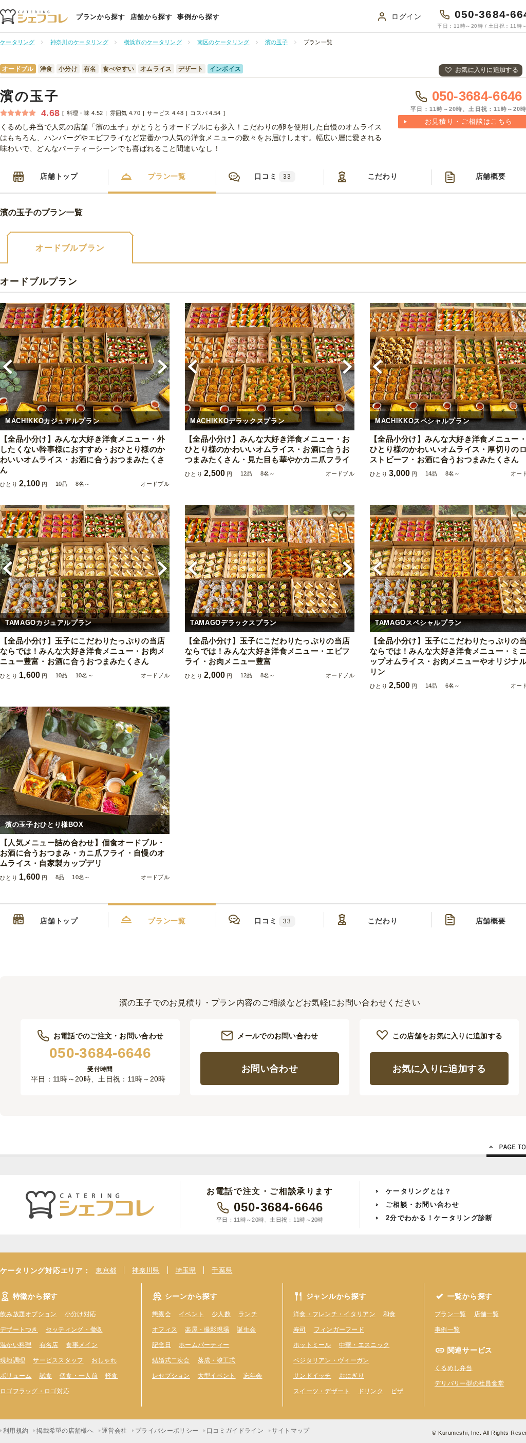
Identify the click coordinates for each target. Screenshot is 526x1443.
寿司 (299, 1329)
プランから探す (100, 17)
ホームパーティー (204, 1345)
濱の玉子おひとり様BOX (44, 824)
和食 (389, 1314)
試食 (46, 1375)
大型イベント (217, 1375)
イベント (191, 1314)
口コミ (272, 176)
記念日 (161, 1345)
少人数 (221, 1314)
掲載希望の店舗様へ (64, 1430)
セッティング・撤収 (74, 1329)
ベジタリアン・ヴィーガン (331, 1360)
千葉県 (222, 1270)
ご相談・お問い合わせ (422, 1204)
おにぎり (351, 1375)
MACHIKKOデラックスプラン (237, 421)
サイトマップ (291, 1430)
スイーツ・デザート (321, 1391)
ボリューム (16, 1375)
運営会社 (114, 1430)
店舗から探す (151, 17)
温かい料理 (16, 1345)
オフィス (164, 1329)
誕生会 (246, 1329)
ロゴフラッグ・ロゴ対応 (34, 1391)
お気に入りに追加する (486, 69)
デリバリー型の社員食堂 (469, 1383)
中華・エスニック (364, 1345)
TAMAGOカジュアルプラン (48, 622)
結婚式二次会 (171, 1360)
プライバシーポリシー (166, 1430)
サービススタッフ (58, 1360)
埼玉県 (186, 1270)
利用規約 (15, 1430)
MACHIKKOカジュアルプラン (52, 421)
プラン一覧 (167, 176)
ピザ (397, 1391)
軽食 (111, 1375)
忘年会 (252, 1375)
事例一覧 (447, 1329)
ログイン (406, 16)
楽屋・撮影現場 (207, 1329)
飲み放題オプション (28, 1314)
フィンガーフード (339, 1329)
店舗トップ (59, 176)
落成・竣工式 (217, 1360)
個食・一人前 (79, 1375)
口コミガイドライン (235, 1430)
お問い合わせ (269, 1069)
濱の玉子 (29, 96)
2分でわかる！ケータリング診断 (439, 1218)
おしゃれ (104, 1360)
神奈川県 (145, 1270)
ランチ (247, 1314)
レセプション (171, 1375)
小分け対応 (81, 1314)
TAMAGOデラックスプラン (233, 622)
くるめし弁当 (454, 1368)
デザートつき (19, 1329)
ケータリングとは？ (419, 1191)
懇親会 (161, 1314)
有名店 (49, 1345)
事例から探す (198, 17)
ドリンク (370, 1391)
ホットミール (312, 1345)
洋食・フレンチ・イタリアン (334, 1314)
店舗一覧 (486, 1314)
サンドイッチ (312, 1375)
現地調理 (12, 1360)
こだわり (383, 176)
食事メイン (82, 1345)
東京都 (106, 1270)
